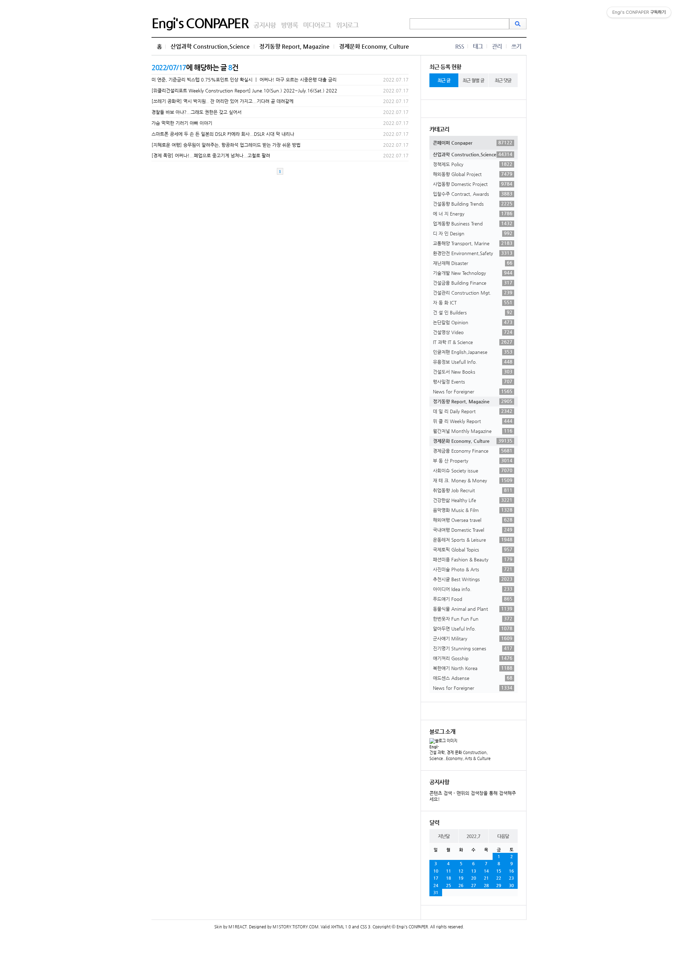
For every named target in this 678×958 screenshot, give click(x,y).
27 (473, 885)
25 (448, 885)
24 (435, 885)
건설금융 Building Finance (472, 282)
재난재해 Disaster (472, 263)
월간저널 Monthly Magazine (472, 431)
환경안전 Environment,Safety (472, 253)
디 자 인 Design (472, 233)
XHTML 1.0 (341, 926)
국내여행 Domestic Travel (472, 529)
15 (498, 870)
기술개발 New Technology (472, 273)
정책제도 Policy (472, 164)
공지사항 (265, 25)
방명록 (289, 25)
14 (486, 870)
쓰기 (516, 46)
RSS (459, 46)
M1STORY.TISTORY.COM (296, 926)
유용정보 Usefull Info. (472, 361)
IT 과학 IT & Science (472, 342)
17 (435, 877)
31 (435, 892)
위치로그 (347, 25)
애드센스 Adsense (472, 678)
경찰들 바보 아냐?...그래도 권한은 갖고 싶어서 (196, 112)
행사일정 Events (472, 381)
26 (460, 885)
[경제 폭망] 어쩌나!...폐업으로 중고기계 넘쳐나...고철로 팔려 (210, 155)
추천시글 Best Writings (472, 579)
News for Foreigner (472, 391)
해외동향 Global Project (472, 174)
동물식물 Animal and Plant (472, 608)
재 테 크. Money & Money (472, 480)
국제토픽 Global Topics (472, 549)
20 (473, 877)
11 (448, 870)
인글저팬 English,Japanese (472, 352)
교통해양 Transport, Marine (472, 243)
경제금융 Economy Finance (472, 450)
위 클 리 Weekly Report (472, 421)
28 (486, 885)
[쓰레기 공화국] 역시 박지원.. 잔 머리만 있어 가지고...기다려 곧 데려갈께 (222, 101)
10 (435, 870)
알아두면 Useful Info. (472, 628)
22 (498, 877)
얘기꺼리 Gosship (472, 658)
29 (498, 885)
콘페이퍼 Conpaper (472, 142)
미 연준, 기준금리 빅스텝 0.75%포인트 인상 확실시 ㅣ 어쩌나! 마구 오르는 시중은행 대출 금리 (244, 79)
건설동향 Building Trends (472, 203)
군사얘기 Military (472, 638)
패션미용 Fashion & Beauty (472, 559)
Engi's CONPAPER (199, 23)
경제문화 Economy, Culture (374, 46)
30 (511, 885)
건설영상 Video (472, 332)
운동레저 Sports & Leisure (472, 539)
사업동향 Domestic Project (472, 184)
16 (511, 870)
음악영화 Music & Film (472, 510)
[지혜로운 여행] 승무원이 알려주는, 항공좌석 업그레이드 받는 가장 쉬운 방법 (226, 144)
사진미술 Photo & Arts (472, 569)
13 (473, 870)
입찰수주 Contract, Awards (472, 194)
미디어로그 (317, 25)
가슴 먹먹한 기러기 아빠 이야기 (181, 123)
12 (460, 870)
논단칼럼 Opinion (472, 322)
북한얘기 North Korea (472, 668)
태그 (478, 46)
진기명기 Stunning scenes (472, 648)
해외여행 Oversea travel (472, 520)
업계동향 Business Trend (472, 223)
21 (486, 877)
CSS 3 (365, 926)
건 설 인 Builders (472, 312)
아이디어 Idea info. (472, 589)
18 (448, 877)
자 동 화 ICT (472, 302)
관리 (497, 46)
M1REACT (237, 926)
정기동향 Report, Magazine (294, 46)
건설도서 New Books (472, 371)
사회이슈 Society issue (472, 470)
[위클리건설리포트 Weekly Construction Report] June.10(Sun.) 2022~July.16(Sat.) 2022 (244, 90)
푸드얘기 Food (472, 599)
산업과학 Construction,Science (210, 46)
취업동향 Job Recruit (472, 490)
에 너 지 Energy (472, 213)
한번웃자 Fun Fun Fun (472, 618)
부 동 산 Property (472, 460)
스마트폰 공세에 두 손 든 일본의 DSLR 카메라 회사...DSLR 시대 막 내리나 (222, 134)
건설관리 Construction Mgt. (472, 292)
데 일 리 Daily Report (472, 411)
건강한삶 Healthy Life (472, 500)
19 (460, 877)
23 (511, 877)
